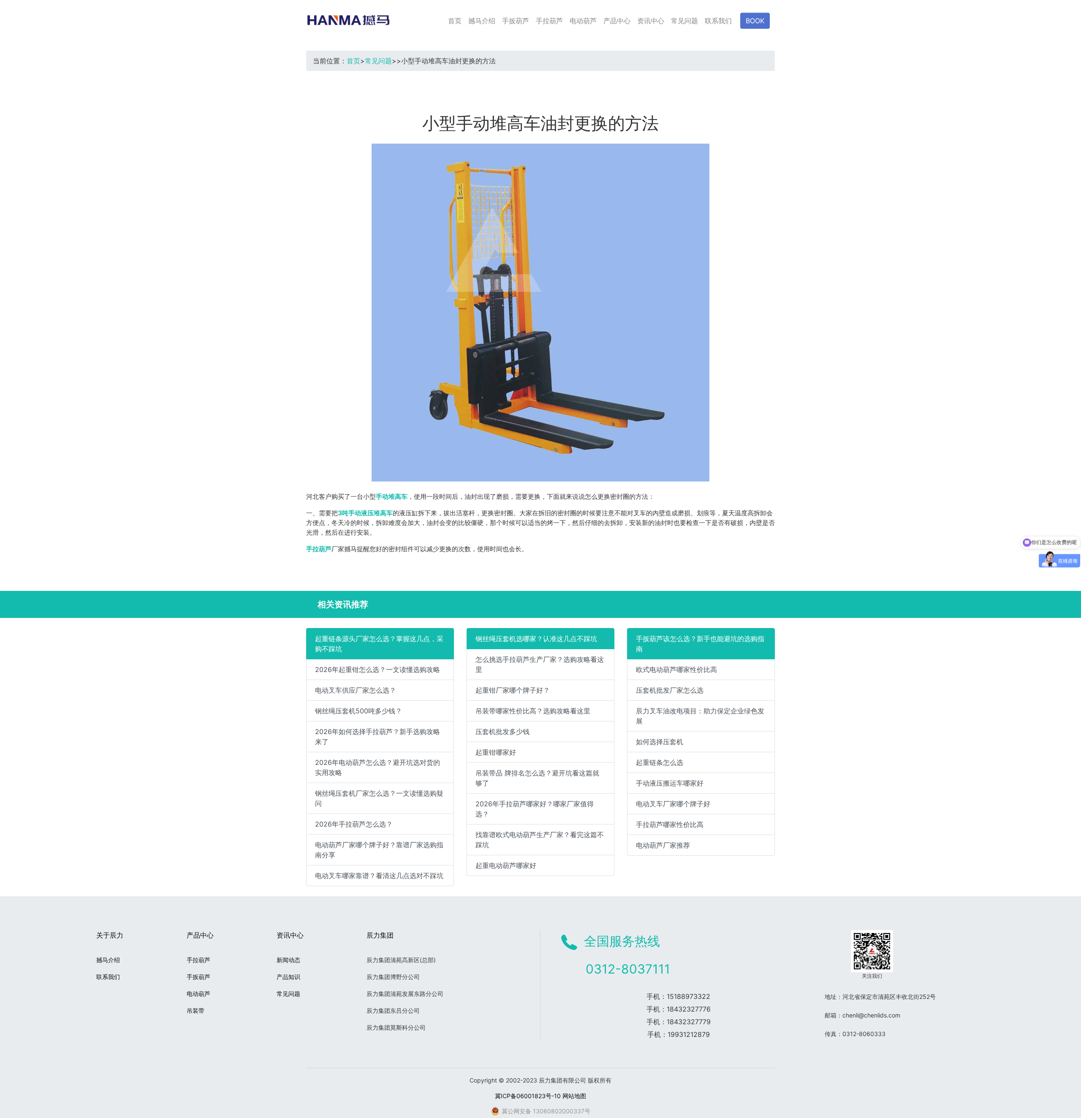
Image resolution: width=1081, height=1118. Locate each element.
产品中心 (616, 20)
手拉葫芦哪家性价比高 (669, 824)
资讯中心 (650, 20)
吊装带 (195, 1010)
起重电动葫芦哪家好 (505, 865)
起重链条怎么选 (659, 762)
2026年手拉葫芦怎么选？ (354, 824)
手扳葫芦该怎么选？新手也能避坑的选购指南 (700, 643)
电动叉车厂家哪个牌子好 (673, 804)
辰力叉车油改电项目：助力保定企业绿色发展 (700, 716)
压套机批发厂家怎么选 (669, 690)
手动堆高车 (391, 496)
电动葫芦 (583, 20)
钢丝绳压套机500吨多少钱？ (358, 711)
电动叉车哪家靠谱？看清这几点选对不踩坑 (379, 875)
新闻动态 (288, 959)
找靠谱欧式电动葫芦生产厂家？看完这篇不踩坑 (539, 839)
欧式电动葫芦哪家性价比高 (676, 669)
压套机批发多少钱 (502, 731)
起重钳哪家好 (495, 752)
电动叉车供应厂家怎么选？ (355, 690)
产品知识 (288, 976)
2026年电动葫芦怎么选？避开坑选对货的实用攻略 (377, 767)
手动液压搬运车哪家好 (669, 783)
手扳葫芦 (515, 20)
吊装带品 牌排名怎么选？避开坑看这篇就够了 (537, 778)
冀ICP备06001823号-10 (528, 1095)
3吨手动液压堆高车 (365, 513)
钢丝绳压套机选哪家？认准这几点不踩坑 (536, 638)
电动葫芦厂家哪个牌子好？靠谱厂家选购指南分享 (379, 850)
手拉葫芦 (549, 20)
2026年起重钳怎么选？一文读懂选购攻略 (377, 669)
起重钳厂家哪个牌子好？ (512, 690)
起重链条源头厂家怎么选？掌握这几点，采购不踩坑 (379, 643)
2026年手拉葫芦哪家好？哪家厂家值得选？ (534, 809)
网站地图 (574, 1095)
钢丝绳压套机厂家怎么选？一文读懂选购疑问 (379, 798)
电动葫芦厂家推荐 (663, 845)
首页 (455, 20)
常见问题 (684, 20)
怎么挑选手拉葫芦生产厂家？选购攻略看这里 (539, 664)
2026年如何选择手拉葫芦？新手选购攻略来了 (377, 736)
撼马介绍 (481, 20)
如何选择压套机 (659, 741)
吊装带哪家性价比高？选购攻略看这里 (532, 711)
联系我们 (718, 20)
